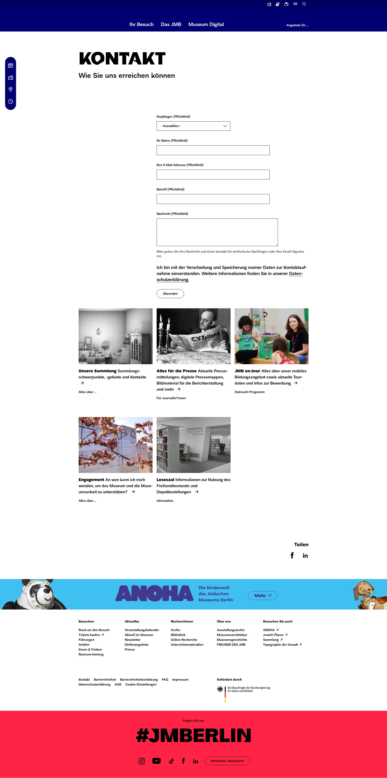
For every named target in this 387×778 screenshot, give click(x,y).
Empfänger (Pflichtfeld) (173, 116)
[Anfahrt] (10, 89)
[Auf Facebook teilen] (292, 557)
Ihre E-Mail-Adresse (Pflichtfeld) (180, 165)
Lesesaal (165, 480)
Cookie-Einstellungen (141, 684)
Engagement (91, 480)
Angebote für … (297, 25)
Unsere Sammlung (97, 371)
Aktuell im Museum (139, 635)
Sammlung (271, 640)
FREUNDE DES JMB (231, 645)
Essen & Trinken (90, 649)
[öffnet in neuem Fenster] (269, 4)
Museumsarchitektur (232, 635)
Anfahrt (84, 645)
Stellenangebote (137, 645)
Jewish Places (273, 635)
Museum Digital (206, 24)
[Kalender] (10, 65)
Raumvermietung (91, 654)
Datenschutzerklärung (95, 684)
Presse (130, 649)
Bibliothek (178, 635)
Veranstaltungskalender (142, 630)
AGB (118, 684)
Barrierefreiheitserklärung (139, 679)
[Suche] (304, 4)
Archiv (175, 630)
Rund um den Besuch (94, 630)
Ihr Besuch (141, 24)
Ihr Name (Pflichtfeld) (172, 140)
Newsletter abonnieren (227, 761)
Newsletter (133, 640)
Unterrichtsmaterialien (187, 645)
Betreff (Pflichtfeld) (170, 189)
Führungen (86, 640)
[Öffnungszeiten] (10, 101)
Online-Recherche (184, 640)
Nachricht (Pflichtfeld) (172, 214)
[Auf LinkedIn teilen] (305, 557)
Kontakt (84, 679)
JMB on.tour (247, 371)
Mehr (260, 596)
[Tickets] (10, 77)
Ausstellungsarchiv (231, 630)
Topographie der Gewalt (280, 645)
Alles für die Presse (177, 371)
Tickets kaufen (89, 635)
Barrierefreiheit (105, 679)
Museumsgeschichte (232, 640)
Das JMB (171, 24)
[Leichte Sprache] (286, 4)
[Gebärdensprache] (278, 4)
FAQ (165, 679)
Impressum (180, 679)
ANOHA (269, 630)
